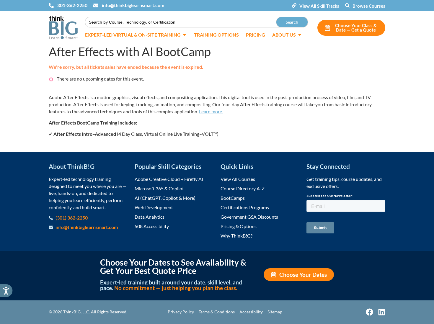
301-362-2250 (72, 5)
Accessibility (251, 311)
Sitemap (274, 311)
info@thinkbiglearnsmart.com (133, 5)
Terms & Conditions (217, 311)
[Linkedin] (381, 312)
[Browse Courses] (347, 5)
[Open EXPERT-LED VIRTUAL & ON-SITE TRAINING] (184, 34)
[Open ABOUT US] (299, 34)
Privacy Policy (181, 311)
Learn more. (211, 111)
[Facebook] (369, 312)
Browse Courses (369, 6)
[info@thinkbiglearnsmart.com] (95, 5)
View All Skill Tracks (319, 6)
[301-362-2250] (51, 5)
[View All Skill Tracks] (294, 5)
